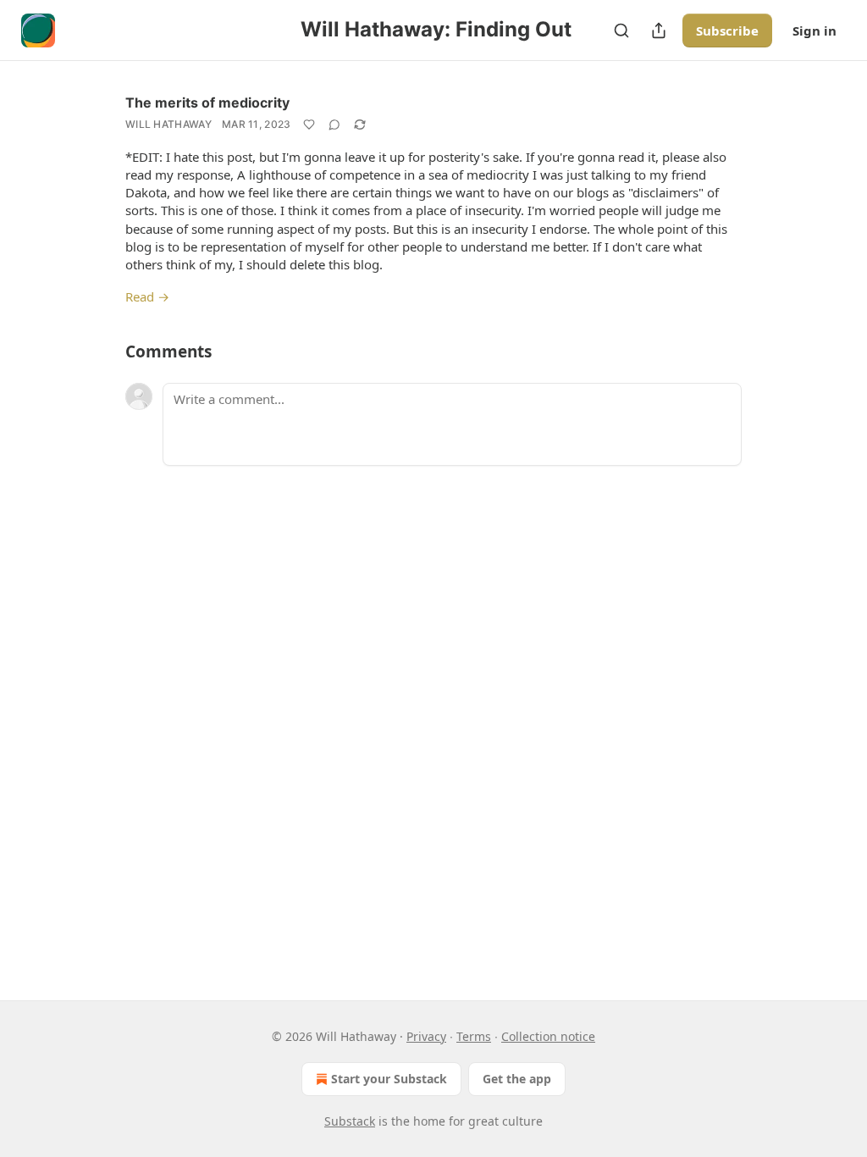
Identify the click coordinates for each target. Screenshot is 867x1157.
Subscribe (727, 30)
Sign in (814, 30)
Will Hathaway (168, 124)
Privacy (426, 1036)
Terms (473, 1036)
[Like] (309, 124)
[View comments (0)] (334, 124)
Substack (349, 1121)
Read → (147, 296)
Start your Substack (389, 1079)
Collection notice (548, 1036)
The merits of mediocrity (207, 102)
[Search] (621, 30)
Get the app (517, 1079)
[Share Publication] (659, 30)
